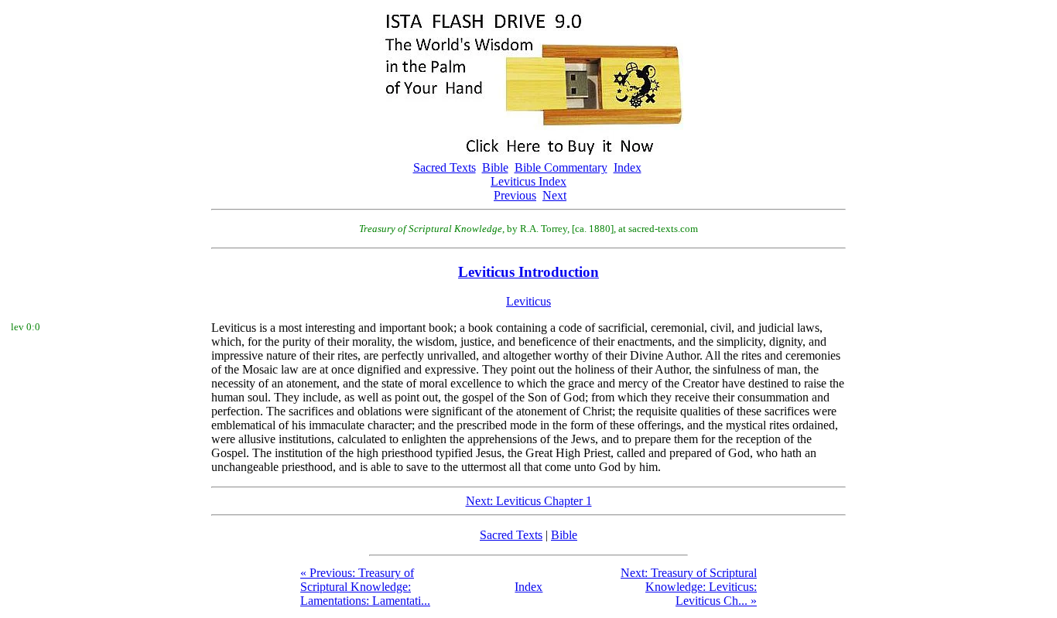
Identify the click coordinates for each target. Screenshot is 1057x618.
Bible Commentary (561, 167)
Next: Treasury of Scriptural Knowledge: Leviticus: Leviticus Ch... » (689, 586)
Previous (515, 195)
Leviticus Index (528, 181)
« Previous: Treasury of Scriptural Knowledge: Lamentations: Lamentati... (365, 586)
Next (554, 195)
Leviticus (528, 301)
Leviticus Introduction (528, 272)
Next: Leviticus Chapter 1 (529, 500)
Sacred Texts (444, 167)
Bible (495, 167)
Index (627, 167)
